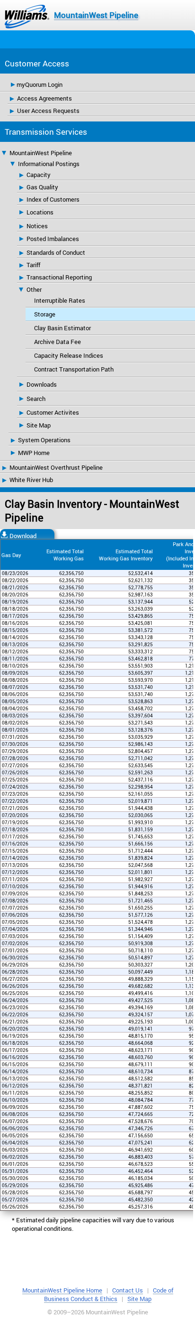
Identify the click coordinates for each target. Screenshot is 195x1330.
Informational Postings (49, 163)
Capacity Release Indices (68, 355)
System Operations (44, 440)
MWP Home (34, 452)
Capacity (39, 174)
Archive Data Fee (57, 341)
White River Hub (31, 479)
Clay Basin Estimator (62, 328)
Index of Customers (53, 199)
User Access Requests (48, 110)
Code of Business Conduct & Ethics (108, 1294)
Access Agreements (44, 98)
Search (36, 398)
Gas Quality (42, 187)
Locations (40, 212)
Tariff (33, 264)
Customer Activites (53, 412)
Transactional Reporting (59, 277)
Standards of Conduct (56, 252)
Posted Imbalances (53, 238)
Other (34, 289)
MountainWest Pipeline (96, 14)
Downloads (42, 384)
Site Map (39, 425)
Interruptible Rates (59, 300)
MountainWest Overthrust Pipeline (56, 467)
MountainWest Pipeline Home (62, 1290)
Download (22, 535)
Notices (37, 226)
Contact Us (127, 1290)
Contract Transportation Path (74, 369)
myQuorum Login (39, 84)
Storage (44, 314)
